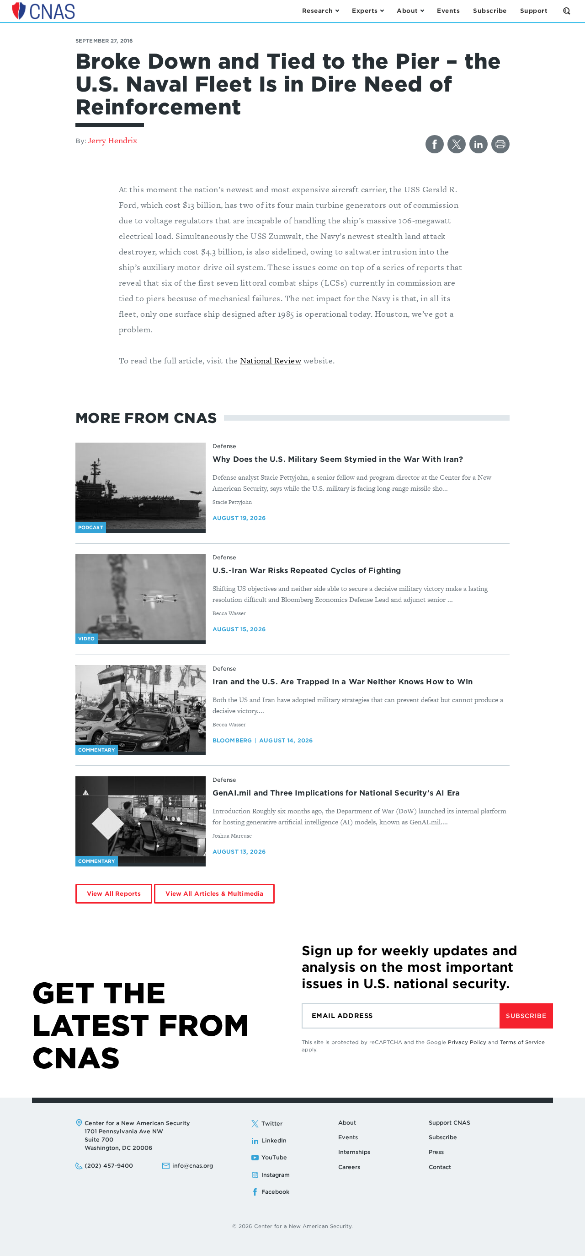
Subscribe (526, 1015)
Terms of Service (522, 1042)
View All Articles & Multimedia (214, 893)
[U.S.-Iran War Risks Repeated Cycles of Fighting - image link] (140, 597)
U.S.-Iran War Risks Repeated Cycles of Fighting (307, 570)
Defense (224, 446)
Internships (354, 1151)
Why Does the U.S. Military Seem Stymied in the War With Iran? (338, 459)
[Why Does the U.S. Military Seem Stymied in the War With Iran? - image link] (140, 486)
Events (348, 1137)
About (347, 1122)
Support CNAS (449, 1122)
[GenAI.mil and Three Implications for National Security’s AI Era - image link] (140, 819)
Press (436, 1151)
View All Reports (114, 893)
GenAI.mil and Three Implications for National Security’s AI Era (336, 793)
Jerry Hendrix (112, 140)
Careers (349, 1167)
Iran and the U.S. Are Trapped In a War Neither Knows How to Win (343, 681)
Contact (440, 1167)
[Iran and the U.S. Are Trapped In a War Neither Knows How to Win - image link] (140, 708)
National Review (270, 360)
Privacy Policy (467, 1042)
